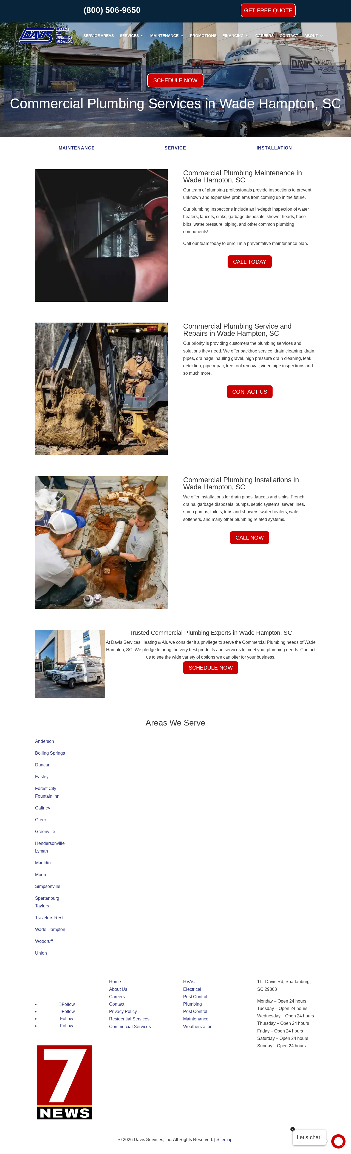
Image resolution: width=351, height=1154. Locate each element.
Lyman (41, 851)
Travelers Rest (49, 917)
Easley (42, 776)
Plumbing (192, 1004)
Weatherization (198, 1026)
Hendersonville (50, 843)
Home (115, 981)
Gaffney (42, 808)
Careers (264, 35)
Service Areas (98, 35)
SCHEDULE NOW (175, 80)
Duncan (42, 765)
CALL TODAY (249, 262)
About (311, 35)
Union (41, 953)
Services (129, 35)
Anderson (44, 741)
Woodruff (44, 941)
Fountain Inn (47, 796)
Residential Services (129, 1019)
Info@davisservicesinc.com (283, 1057)
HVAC (189, 981)
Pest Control (195, 996)
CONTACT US (249, 392)
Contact (289, 35)
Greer (40, 819)
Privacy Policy (123, 1011)
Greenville (45, 831)
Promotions (203, 35)
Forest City (45, 788)
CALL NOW (250, 538)
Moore (41, 874)
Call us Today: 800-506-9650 (285, 1065)
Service (175, 148)
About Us (118, 989)
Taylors (42, 906)
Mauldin (43, 862)
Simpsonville (47, 886)
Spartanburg (47, 898)
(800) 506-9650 (112, 10)
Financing (233, 35)
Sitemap (224, 1139)
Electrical (192, 989)
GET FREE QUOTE (268, 10)
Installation (274, 148)
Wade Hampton (50, 929)
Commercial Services (130, 1026)
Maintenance (164, 35)
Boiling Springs (50, 753)
